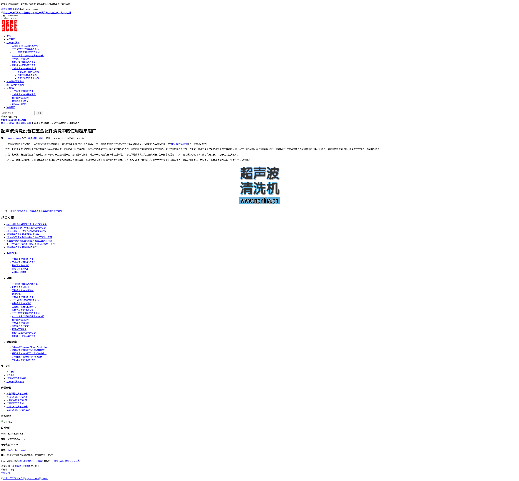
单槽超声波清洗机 (15, 81)
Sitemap (73, 461)
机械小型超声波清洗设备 (24, 62)
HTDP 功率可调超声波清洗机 (26, 52)
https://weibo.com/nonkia (17, 450)
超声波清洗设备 (179, 144)
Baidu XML (64, 461)
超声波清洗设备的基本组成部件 (21, 247)
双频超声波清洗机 (15, 403)
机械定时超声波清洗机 (17, 406)
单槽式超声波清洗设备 (28, 72)
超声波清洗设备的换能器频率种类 (22, 234)
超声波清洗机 (12, 42)
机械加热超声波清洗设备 (24, 65)
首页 (8, 36)
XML (56, 461)
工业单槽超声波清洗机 (17, 394)
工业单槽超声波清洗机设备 (25, 46)
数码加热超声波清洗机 (17, 397)
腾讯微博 (26, 466)
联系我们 (14, 9)
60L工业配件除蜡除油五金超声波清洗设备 (26, 224)
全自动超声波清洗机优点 (24, 360)
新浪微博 (16, 466)
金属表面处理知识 (20, 101)
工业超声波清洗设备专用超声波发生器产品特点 (29, 241)
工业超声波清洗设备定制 (24, 68)
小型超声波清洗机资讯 (23, 91)
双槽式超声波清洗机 (27, 75)
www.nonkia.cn (14, 138)
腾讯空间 (5, 473)
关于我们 (5, 9)
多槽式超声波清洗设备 (28, 78)
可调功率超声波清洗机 (17, 400)
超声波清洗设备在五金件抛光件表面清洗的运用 (29, 237)
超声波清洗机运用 (20, 98)
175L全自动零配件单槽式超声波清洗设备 (26, 228)
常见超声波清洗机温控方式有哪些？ (29, 353)
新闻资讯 (10, 88)
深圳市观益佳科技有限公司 (30, 461)
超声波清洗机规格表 (16, 378)
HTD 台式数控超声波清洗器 (25, 49)
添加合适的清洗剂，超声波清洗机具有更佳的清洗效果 (36, 211)
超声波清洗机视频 (15, 85)
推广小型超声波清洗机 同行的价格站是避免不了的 (30, 244)
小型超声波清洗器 (20, 59)
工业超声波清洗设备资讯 (24, 94)
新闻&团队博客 (19, 104)
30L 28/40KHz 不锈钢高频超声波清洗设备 (26, 231)
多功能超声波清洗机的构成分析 (27, 357)
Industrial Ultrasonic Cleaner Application (29, 347)
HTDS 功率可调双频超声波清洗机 (28, 55)
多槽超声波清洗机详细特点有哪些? (28, 350)
